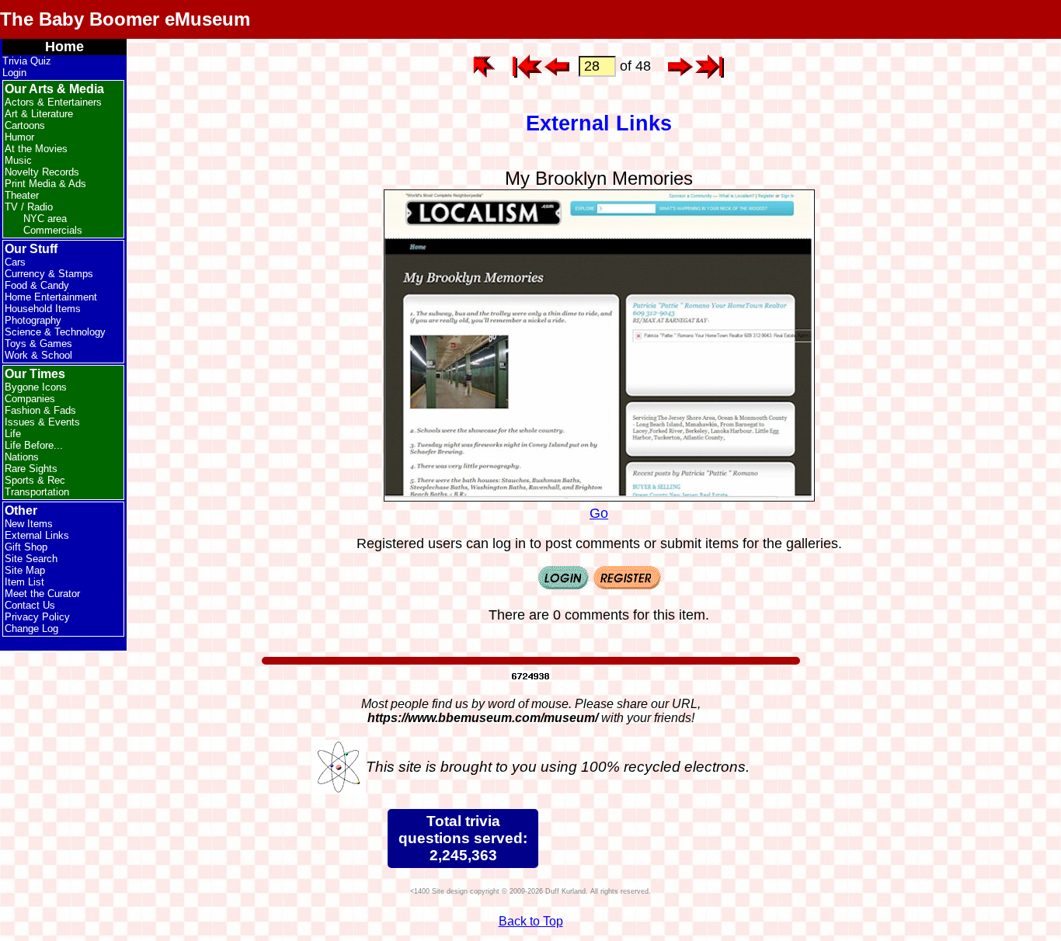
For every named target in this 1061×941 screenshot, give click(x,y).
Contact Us (30, 605)
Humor (19, 137)
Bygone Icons (36, 387)
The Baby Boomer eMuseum (125, 19)
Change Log (31, 628)
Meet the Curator (42, 593)
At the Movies (36, 149)
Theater (22, 195)
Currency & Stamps (49, 274)
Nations (22, 457)
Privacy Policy (37, 617)
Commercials (52, 230)
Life (13, 433)
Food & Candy (37, 285)
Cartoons (25, 125)
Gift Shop (26, 547)
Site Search (31, 558)
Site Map (25, 570)
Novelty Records (42, 172)
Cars (15, 262)
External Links (37, 535)
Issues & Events (42, 422)
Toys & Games (38, 343)
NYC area (45, 218)
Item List (24, 582)
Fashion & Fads (40, 410)
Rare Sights (31, 468)
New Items (29, 524)
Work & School (38, 355)
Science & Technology (55, 332)
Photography (33, 320)
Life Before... (34, 445)
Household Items (43, 308)
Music (18, 160)
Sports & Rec (35, 480)
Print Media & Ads (45, 183)
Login (14, 72)
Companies (30, 399)
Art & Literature (39, 114)
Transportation (37, 492)
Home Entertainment (51, 297)
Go (599, 513)
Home (64, 46)
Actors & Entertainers (53, 102)
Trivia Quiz (26, 61)
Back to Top (531, 921)
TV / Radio (29, 207)
